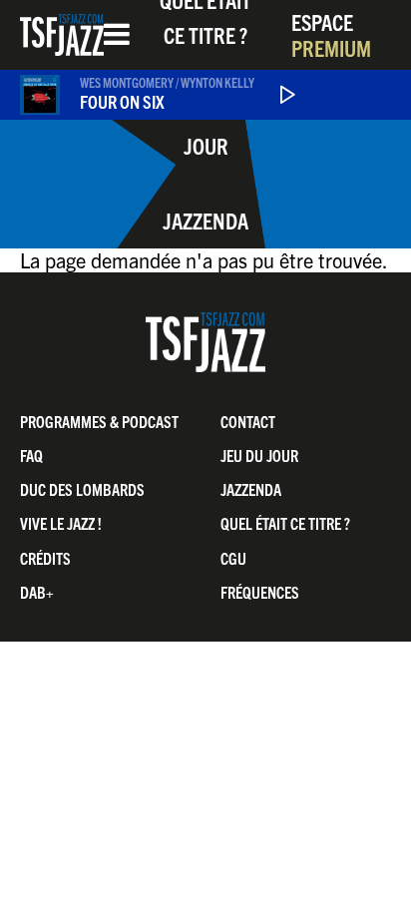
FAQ (31, 455)
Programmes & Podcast (99, 421)
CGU (233, 558)
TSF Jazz (62, 35)
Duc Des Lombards (82, 489)
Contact (247, 421)
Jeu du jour (206, 128)
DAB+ (37, 592)
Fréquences (259, 592)
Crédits (45, 558)
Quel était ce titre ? (285, 523)
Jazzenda (205, 220)
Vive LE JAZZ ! (61, 523)
